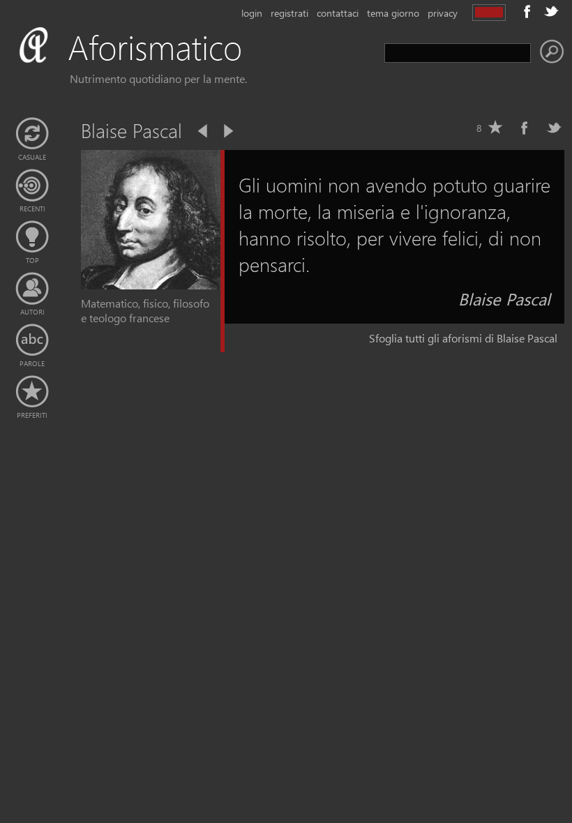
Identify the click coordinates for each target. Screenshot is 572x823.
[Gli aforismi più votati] (32, 237)
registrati (289, 13)
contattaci (338, 13)
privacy (443, 13)
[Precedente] (203, 131)
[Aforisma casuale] (32, 133)
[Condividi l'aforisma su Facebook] (524, 127)
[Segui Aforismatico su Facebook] (527, 11)
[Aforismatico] (151, 63)
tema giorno (393, 13)
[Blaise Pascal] (150, 285)
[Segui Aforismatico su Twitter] (551, 11)
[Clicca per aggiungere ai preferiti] (495, 127)
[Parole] (32, 340)
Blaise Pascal (504, 298)
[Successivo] (227, 131)
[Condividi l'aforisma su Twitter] (553, 127)
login (251, 13)
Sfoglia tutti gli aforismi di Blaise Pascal (463, 338)
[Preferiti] (32, 392)
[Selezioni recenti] (32, 185)
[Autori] (32, 288)
